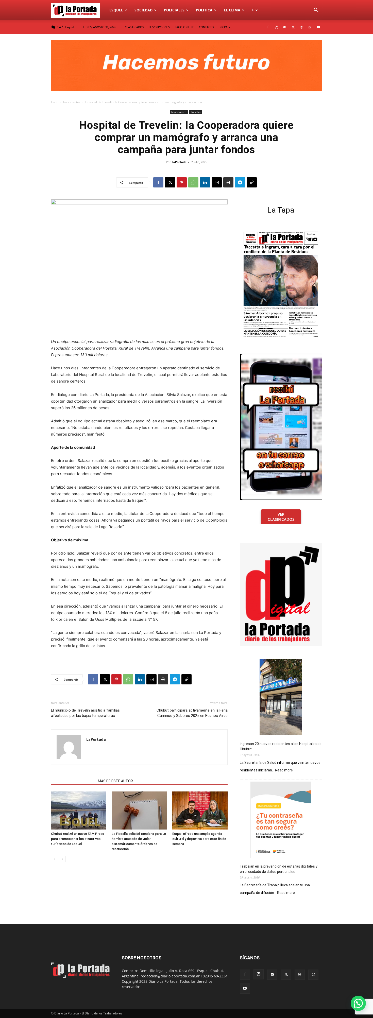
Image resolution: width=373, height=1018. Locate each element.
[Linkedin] (205, 182)
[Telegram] (240, 182)
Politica (204, 10)
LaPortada (179, 162)
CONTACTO (206, 27)
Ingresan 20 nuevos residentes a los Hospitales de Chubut (280, 746)
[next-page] (62, 859)
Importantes (71, 102)
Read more (284, 770)
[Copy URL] (252, 182)
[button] (316, 10)
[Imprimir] (228, 182)
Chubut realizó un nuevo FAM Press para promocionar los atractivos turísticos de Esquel (77, 839)
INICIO (223, 27)
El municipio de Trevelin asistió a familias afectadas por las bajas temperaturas (85, 713)
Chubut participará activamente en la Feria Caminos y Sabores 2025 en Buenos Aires (192, 713)
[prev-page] (54, 859)
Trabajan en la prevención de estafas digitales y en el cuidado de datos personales (278, 869)
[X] (293, 27)
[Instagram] (276, 27)
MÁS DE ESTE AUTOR (115, 781)
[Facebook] (268, 27)
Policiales (174, 10)
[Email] (217, 182)
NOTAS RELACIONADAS (73, 781)
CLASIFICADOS (134, 27)
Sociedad (143, 10)
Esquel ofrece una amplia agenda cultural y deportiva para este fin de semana (199, 839)
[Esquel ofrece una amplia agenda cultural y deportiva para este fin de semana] (200, 810)
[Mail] (285, 27)
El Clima (232, 10)
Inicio (54, 102)
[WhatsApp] (310, 27)
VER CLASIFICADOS (281, 517)
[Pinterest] (182, 182)
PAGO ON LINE (184, 27)
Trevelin (195, 112)
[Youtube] (318, 27)
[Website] (301, 27)
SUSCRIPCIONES (159, 27)
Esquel (116, 10)
